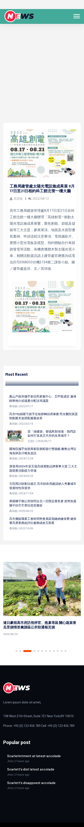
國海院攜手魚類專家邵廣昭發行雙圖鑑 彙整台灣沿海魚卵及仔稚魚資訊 (42, 451)
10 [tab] (58, 651)
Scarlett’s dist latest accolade (30, 769)
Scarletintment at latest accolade (34, 756)
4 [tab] (34, 651)
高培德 (18, 198)
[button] (76, 15)
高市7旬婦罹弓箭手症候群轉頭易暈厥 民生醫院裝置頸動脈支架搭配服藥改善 (43, 416)
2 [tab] (20, 651)
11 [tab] (61, 651)
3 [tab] (27, 651)
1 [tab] (16, 651)
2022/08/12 (41, 198)
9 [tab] (54, 651)
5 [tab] (38, 651)
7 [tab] (46, 651)
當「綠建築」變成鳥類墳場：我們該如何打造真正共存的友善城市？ (52, 433)
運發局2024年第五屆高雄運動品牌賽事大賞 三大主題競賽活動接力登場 (43, 468)
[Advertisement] (42, 79)
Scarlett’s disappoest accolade (31, 783)
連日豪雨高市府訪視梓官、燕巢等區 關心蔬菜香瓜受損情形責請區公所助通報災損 (39, 624)
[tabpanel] (42, 600)
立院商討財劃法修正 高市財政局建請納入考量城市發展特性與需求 (42, 486)
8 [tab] (50, 651)
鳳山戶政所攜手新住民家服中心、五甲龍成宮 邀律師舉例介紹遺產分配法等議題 (42, 398)
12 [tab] (65, 651)
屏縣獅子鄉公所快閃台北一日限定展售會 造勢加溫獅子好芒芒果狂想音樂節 (42, 503)
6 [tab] (42, 651)
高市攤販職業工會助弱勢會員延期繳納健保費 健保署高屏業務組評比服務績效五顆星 (42, 521)
